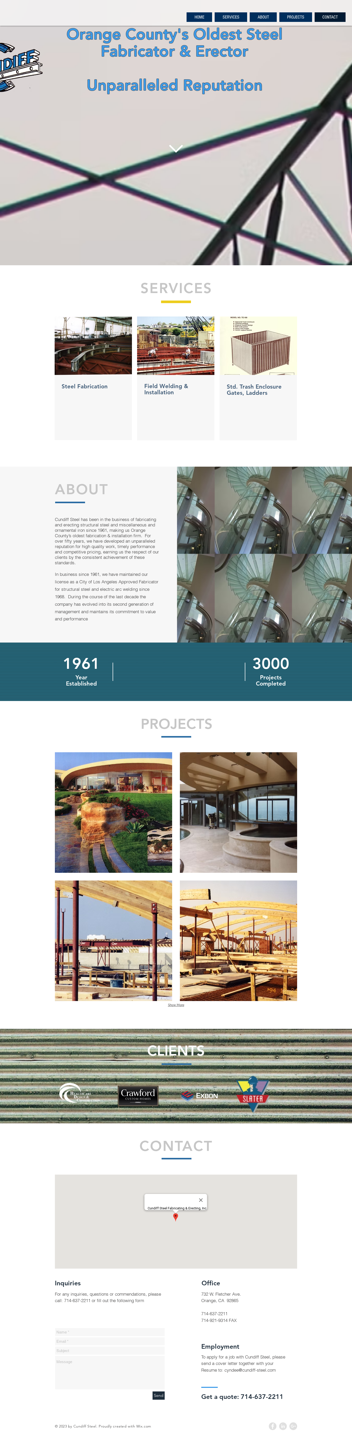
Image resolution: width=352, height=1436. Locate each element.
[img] (113, 812)
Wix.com (143, 1426)
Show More (176, 1005)
